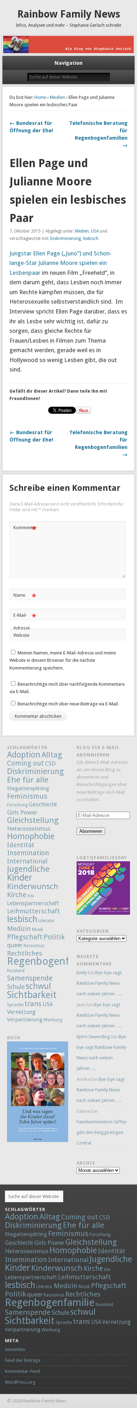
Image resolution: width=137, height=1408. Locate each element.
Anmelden (15, 1349)
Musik (37, 929)
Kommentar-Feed (22, 1371)
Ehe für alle (27, 779)
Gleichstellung (33, 820)
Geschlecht (43, 804)
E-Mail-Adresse (24, 621)
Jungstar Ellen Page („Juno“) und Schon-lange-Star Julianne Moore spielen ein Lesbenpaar (60, 263)
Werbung (53, 1019)
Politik (54, 937)
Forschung (17, 805)
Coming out (25, 763)
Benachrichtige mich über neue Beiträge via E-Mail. (68, 703)
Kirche (16, 895)
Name (24, 597)
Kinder (19, 877)
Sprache (15, 1004)
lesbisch (90, 238)
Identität (20, 845)
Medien (57, 97)
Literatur (46, 920)
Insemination (28, 853)
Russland (16, 970)
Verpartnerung (25, 1019)
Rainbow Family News (68, 14)
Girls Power (22, 812)
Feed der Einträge (22, 1360)
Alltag (51, 754)
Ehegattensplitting (28, 788)
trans (33, 1004)
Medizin (19, 929)
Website (21, 635)
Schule (16, 986)
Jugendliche (28, 869)
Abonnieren (90, 831)
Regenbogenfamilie (52, 961)
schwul (38, 986)
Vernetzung (21, 1012)
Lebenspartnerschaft (33, 903)
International (27, 861)
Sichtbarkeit (32, 994)
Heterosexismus (29, 828)
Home (40, 97)
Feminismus (27, 796)
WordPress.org (20, 1382)
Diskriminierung (65, 238)
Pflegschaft (25, 937)
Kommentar (25, 529)
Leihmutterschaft (33, 911)
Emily (82, 972)
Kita (30, 896)
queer (14, 945)
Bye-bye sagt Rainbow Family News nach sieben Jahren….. (99, 983)
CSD (50, 763)
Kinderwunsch (32, 886)
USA (95, 231)
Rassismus (34, 945)
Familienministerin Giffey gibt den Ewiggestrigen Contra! (101, 1132)
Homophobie (30, 836)
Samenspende (30, 978)
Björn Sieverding (93, 1036)
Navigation (68, 63)
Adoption (23, 755)
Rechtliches (24, 953)
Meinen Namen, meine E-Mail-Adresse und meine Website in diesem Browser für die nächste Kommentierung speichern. (62, 660)
